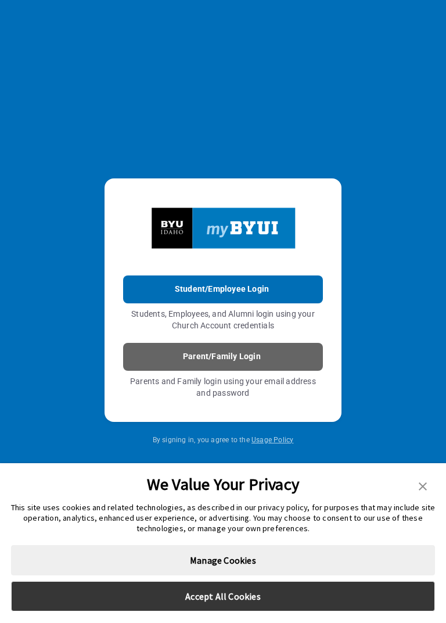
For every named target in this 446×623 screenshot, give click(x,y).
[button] (423, 485)
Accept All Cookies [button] (223, 596)
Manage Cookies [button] (223, 560)
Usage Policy (272, 440)
